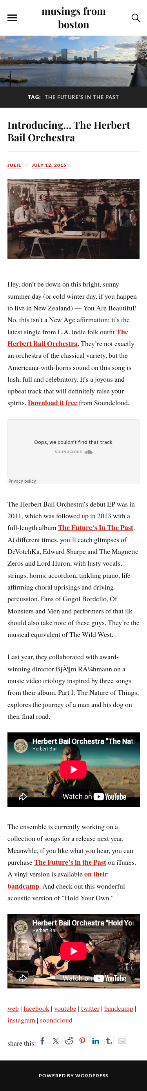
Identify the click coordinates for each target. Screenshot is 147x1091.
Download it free (52, 402)
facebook (36, 1008)
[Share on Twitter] (55, 1041)
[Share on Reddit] (69, 1041)
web (13, 1008)
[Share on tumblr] (109, 1041)
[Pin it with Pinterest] (82, 1041)
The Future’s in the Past (70, 862)
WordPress (91, 1075)
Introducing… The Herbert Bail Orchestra (68, 131)
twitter (90, 1008)
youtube (65, 1008)
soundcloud (56, 1019)
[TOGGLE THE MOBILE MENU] (12, 18)
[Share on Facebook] (42, 1041)
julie (14, 165)
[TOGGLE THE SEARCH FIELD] (135, 18)
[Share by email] (122, 1041)
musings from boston (74, 17)
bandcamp (118, 1008)
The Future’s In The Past (95, 527)
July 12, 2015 (49, 165)
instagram (21, 1019)
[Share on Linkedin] (95, 1041)
